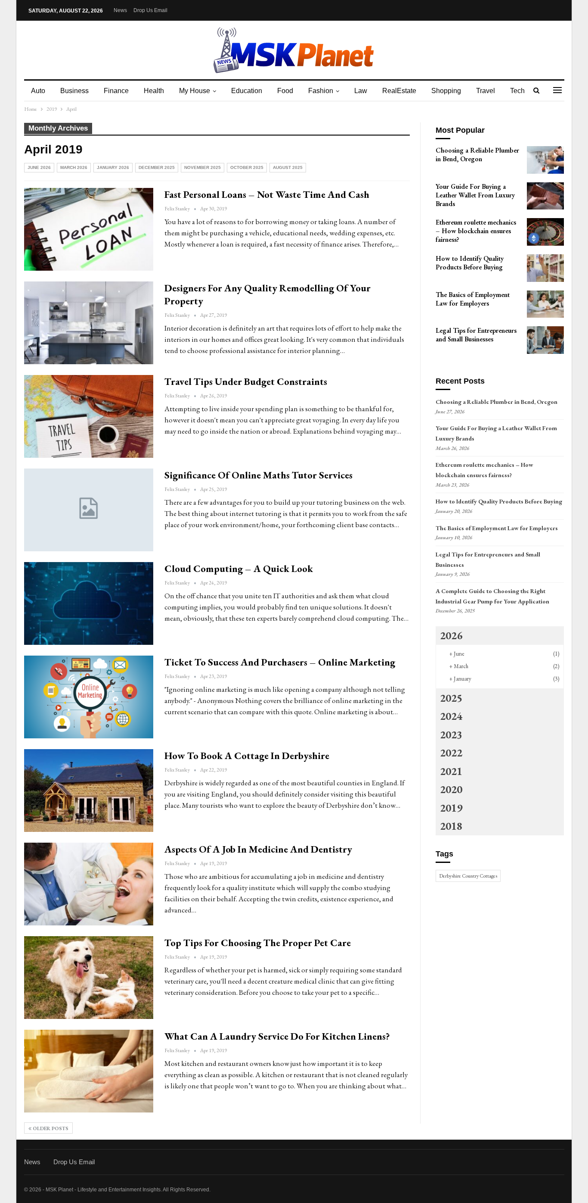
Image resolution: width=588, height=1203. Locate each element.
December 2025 (157, 167)
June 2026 (39, 167)
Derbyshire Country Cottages (468, 875)
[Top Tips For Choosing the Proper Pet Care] (88, 977)
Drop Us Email (150, 10)
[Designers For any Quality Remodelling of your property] (88, 322)
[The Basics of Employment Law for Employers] (545, 304)
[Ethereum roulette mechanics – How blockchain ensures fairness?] (545, 232)
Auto (38, 90)
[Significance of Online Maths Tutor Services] (88, 510)
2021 (451, 771)
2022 (451, 752)
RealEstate (399, 90)
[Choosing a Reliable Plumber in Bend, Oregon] (545, 160)
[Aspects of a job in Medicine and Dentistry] (88, 884)
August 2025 (288, 167)
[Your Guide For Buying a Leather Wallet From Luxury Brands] (545, 196)
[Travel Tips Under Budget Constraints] (88, 416)
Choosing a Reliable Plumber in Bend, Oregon (496, 402)
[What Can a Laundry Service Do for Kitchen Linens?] (88, 1071)
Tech (517, 90)
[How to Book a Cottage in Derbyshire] (88, 790)
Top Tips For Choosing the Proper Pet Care (257, 942)
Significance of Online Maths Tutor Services (258, 475)
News (120, 10)
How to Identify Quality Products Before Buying (499, 501)
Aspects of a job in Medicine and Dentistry (258, 849)
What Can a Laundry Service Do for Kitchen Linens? (277, 1036)
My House (194, 90)
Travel (485, 90)
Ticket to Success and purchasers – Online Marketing (279, 662)
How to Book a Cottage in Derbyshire (246, 755)
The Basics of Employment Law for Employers (497, 528)
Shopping (446, 90)
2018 (451, 826)
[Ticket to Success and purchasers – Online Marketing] (88, 697)
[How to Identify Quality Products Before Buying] (545, 268)
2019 (451, 808)
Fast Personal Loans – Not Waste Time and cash (266, 194)
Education (246, 90)
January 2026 (113, 167)
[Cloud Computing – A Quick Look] (88, 603)
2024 (451, 716)
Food (285, 90)
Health (154, 90)
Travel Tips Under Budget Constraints (245, 381)
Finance (116, 90)
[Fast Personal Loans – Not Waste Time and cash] (88, 229)
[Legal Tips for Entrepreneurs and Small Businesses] (545, 340)
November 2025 (202, 167)
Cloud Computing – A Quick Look (238, 568)
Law (360, 90)
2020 (451, 789)
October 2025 (246, 167)
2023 (451, 734)
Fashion (320, 90)
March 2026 (73, 167)
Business (74, 90)
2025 (451, 698)
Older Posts (49, 1128)
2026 (451, 635)
